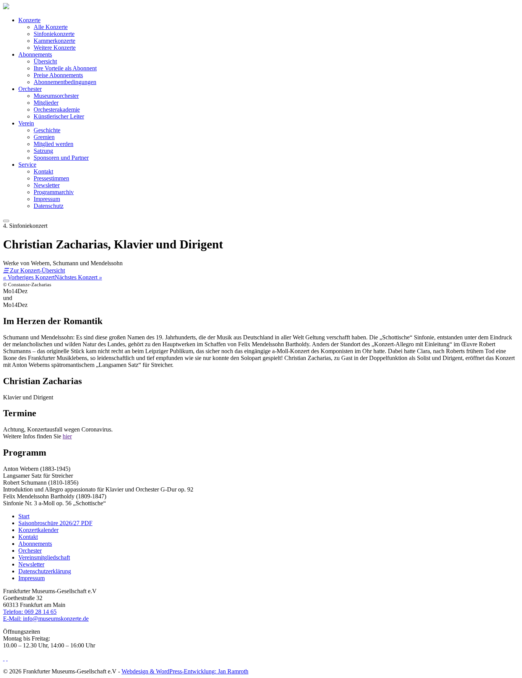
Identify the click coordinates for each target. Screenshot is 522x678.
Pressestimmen (51, 178)
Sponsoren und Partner (61, 157)
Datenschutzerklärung (44, 571)
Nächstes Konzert (78, 277)
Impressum (47, 199)
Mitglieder (46, 102)
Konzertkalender (38, 530)
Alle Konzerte (51, 27)
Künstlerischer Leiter (59, 116)
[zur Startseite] (6, 7)
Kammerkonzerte (54, 40)
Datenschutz (48, 206)
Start (23, 516)
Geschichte (47, 130)
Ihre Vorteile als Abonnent (65, 68)
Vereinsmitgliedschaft (44, 557)
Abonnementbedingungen (65, 82)
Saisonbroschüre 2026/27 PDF (55, 523)
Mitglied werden (53, 144)
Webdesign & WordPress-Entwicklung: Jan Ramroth (185, 671)
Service (27, 164)
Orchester (30, 89)
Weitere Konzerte (55, 47)
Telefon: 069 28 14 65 (30, 611)
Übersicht (45, 61)
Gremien (44, 137)
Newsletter (47, 185)
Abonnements (35, 54)
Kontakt (43, 171)
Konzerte (29, 20)
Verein (26, 123)
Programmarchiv (54, 192)
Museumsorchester (56, 95)
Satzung (43, 151)
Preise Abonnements (58, 75)
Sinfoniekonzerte (54, 34)
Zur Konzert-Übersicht (34, 270)
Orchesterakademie (57, 109)
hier (67, 436)
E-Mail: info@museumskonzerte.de (46, 618)
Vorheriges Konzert (29, 277)
